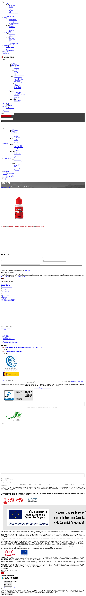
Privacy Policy (27, 270)
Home (2, 186)
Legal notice (5, 335)
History (7, 3)
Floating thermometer (5, 290)
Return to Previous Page (5, 187)
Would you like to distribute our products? (11, 342)
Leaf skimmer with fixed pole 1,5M (7, 300)
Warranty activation (10, 16)
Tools (10, 31)
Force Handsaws (12, 27)
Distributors (8, 14)
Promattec (11, 7)
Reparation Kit (3, 298)
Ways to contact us (7, 340)
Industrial (5, 47)
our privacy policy (21, 276)
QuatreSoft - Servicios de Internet (78, 381)
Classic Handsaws (12, 29)
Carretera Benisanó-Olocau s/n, (6, 327)
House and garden (7, 32)
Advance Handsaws (13, 28)
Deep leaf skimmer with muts (6, 287)
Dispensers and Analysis (13, 43)
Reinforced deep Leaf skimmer (7, 288)
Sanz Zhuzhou (12, 7)
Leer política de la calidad (42, 387)
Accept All (4, 594)
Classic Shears (11, 38)
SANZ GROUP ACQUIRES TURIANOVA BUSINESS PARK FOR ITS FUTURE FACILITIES (24, 347)
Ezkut (10, 11)
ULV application (12, 22)
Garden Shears (12, 39)
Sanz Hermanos (12, 5)
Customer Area (6, 53)
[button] (3, 59)
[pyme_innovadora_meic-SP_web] (11, 376)
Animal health (6, 45)
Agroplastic (11, 6)
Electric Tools (11, 30)
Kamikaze (11, 10)
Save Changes (10, 594)
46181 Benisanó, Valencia (5, 328)
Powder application (12, 21)
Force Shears (11, 26)
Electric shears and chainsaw (14, 35)
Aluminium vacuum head (6, 294)
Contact (4, 52)
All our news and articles (8, 341)
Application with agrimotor (14, 23)
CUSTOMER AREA (6, 116)
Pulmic (10, 9)
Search (2, 572)
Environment (5, 51)
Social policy (5, 337)
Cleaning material (12, 41)
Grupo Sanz (3, 380)
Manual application (12, 19)
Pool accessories (14, 186)
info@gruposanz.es (6, 329)
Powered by (9, 587)
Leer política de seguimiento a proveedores (42, 388)
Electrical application (13, 20)
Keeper (10, 12)
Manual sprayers (12, 34)
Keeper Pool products (40, 226)
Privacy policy (6, 336)
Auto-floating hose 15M (5, 285)
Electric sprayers (12, 34)
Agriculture (5, 17)
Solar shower (11, 44)
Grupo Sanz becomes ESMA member (14, 351)
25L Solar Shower (4, 296)
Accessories (11, 24)
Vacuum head (11, 42)
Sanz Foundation (9, 14)
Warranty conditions (7, 338)
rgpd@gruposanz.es (5, 276)
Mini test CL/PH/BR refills (6, 292)
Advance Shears (12, 27)
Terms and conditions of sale (9, 339)
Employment (8, 15)
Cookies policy (6, 339)
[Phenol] (19, 225)
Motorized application (13, 20)
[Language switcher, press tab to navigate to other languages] (7, 114)
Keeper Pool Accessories (13, 13)
